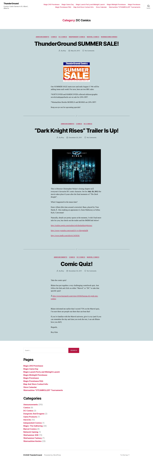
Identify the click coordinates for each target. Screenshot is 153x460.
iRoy (64, 51)
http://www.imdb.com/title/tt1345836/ (65, 235)
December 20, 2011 (75, 137)
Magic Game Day (68, 4)
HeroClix (27, 420)
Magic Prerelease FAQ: (63, 7)
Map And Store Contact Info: (83, 7)
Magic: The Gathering (33, 426)
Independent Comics (77, 37)
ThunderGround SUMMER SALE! (76, 43)
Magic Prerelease (134, 4)
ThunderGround (11, 3)
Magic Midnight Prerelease (116, 4)
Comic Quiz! (76, 263)
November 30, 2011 (75, 271)
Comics (54, 37)
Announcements (42, 37)
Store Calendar (101, 7)
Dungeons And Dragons (33, 414)
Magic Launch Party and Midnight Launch (90, 4)
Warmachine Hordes (109, 37)
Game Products (30, 417)
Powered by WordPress (52, 455)
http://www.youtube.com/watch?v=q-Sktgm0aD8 (69, 230)
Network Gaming (30, 432)
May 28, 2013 (75, 51)
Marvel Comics (93, 37)
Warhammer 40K (31, 435)
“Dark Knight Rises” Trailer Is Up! (76, 130)
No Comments (89, 51)
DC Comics (63, 37)
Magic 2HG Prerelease (51, 4)
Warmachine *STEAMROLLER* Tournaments (124, 7)
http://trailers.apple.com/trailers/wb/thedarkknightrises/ (71, 225)
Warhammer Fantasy (32, 438)
